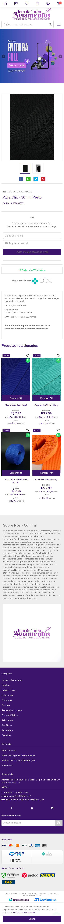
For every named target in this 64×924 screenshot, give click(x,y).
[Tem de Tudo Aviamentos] (32, 14)
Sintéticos (18, 192)
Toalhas (5, 685)
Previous (3, 56)
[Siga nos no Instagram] (52, 808)
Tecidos (5, 705)
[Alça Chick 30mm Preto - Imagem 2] (38, 168)
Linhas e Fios (8, 690)
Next (60, 55)
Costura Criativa (9, 715)
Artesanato (7, 720)
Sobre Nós (7, 765)
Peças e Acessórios (11, 680)
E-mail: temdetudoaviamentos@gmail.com (24, 799)
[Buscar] (50, 24)
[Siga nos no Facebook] (11, 808)
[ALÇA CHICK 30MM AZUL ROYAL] (16, 465)
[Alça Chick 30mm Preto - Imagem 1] (25, 169)
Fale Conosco (8, 750)
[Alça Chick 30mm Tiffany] (46, 389)
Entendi (32, 918)
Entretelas (7, 695)
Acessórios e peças (11, 710)
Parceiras (6, 735)
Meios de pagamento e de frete (18, 755)
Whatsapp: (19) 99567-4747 (17, 796)
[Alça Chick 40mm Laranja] (46, 464)
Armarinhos (7, 730)
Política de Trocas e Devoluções (18, 760)
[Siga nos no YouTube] (32, 808)
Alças (28, 192)
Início (7, 192)
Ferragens (6, 700)
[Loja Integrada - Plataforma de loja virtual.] (19, 900)
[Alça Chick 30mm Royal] (16, 389)
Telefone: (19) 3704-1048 (15, 792)
